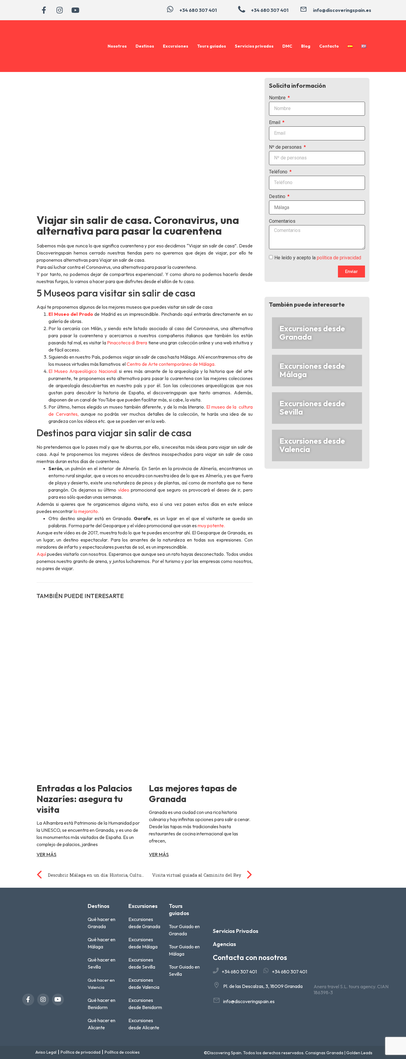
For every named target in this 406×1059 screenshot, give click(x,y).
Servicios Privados (235, 931)
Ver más (46, 854)
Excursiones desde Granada (312, 333)
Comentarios (282, 221)
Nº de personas (286, 147)
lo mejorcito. (86, 511)
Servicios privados (254, 46)
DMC (287, 46)
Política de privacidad (80, 1052)
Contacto (329, 46)
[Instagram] (59, 10)
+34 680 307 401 (239, 972)
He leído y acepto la (317, 258)
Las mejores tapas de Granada (193, 793)
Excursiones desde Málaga (312, 370)
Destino (278, 196)
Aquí (41, 554)
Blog (305, 46)
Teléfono (279, 172)
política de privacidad (339, 258)
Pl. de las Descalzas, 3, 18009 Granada (263, 986)
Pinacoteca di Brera (127, 343)
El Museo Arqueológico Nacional (82, 371)
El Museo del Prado (70, 314)
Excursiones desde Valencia (312, 445)
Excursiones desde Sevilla (312, 408)
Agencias (224, 944)
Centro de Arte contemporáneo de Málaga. (171, 364)
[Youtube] (75, 10)
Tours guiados (211, 46)
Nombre (278, 98)
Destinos (145, 46)
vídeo (123, 490)
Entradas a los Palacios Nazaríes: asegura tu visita (84, 798)
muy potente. (211, 525)
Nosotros (117, 46)
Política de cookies (122, 1052)
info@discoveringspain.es (249, 1001)
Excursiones (175, 46)
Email (275, 122)
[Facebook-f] (44, 10)
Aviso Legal (45, 1052)
